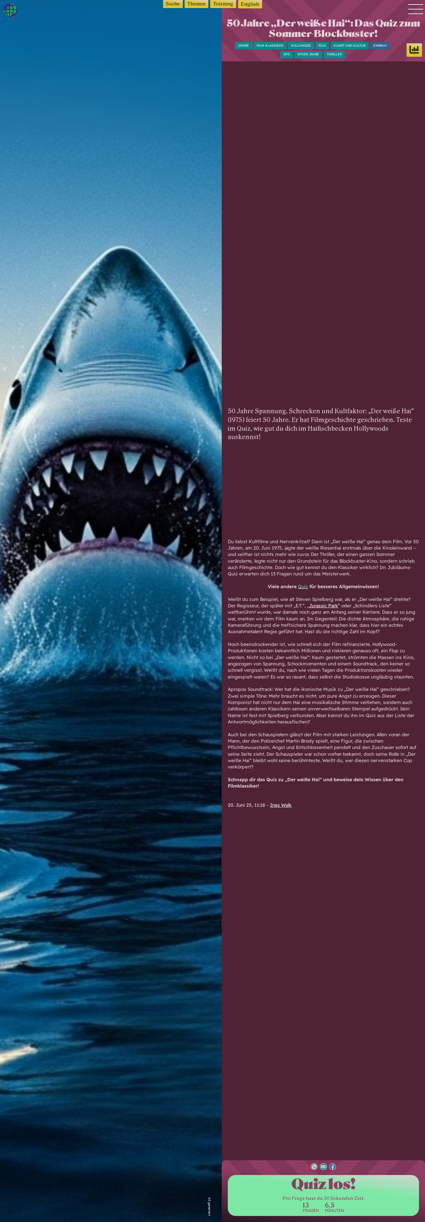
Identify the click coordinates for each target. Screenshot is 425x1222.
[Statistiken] (414, 50)
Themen (196, 4)
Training (223, 4)
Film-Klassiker (270, 45)
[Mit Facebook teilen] (333, 1167)
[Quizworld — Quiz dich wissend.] (30, 12)
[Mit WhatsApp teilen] (314, 1167)
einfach (380, 45)
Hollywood (301, 45)
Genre (243, 45)
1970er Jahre (308, 54)
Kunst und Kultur (350, 45)
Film (322, 45)
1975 (286, 54)
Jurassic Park (323, 605)
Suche (173, 4)
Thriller (334, 54)
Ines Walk (281, 805)
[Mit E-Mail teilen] (323, 1167)
